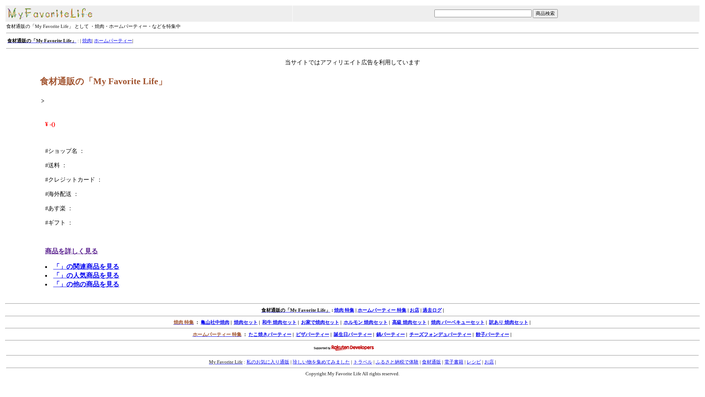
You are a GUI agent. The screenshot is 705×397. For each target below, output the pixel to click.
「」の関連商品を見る (86, 266)
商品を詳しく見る (71, 251)
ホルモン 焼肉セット (366, 322)
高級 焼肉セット (409, 322)
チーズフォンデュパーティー (440, 334)
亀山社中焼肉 (215, 322)
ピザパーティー (312, 334)
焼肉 (87, 40)
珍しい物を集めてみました (321, 362)
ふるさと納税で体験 (397, 362)
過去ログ (432, 310)
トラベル (362, 362)
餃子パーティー (492, 334)
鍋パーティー (390, 334)
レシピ (474, 362)
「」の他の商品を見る (86, 284)
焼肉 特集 (344, 310)
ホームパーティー (113, 40)
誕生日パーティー (353, 334)
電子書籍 (453, 362)
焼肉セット (246, 322)
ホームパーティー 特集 (382, 310)
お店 (414, 310)
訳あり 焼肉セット (508, 322)
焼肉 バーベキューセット (458, 322)
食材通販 (431, 362)
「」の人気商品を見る (86, 275)
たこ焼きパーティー (270, 334)
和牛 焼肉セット (279, 322)
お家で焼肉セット (320, 322)
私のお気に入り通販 (267, 362)
